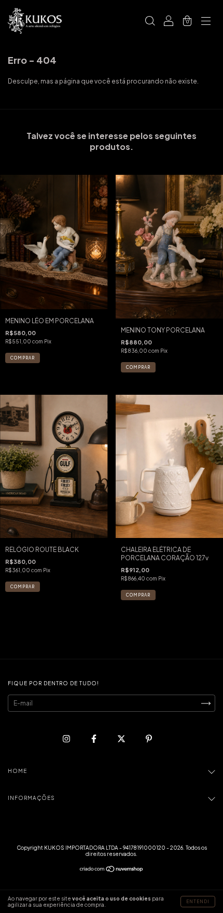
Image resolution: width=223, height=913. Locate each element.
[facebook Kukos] (94, 739)
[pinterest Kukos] (149, 739)
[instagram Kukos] (67, 739)
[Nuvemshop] (111, 870)
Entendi (198, 901)
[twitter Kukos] (122, 739)
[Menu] (206, 22)
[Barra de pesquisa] (150, 22)
